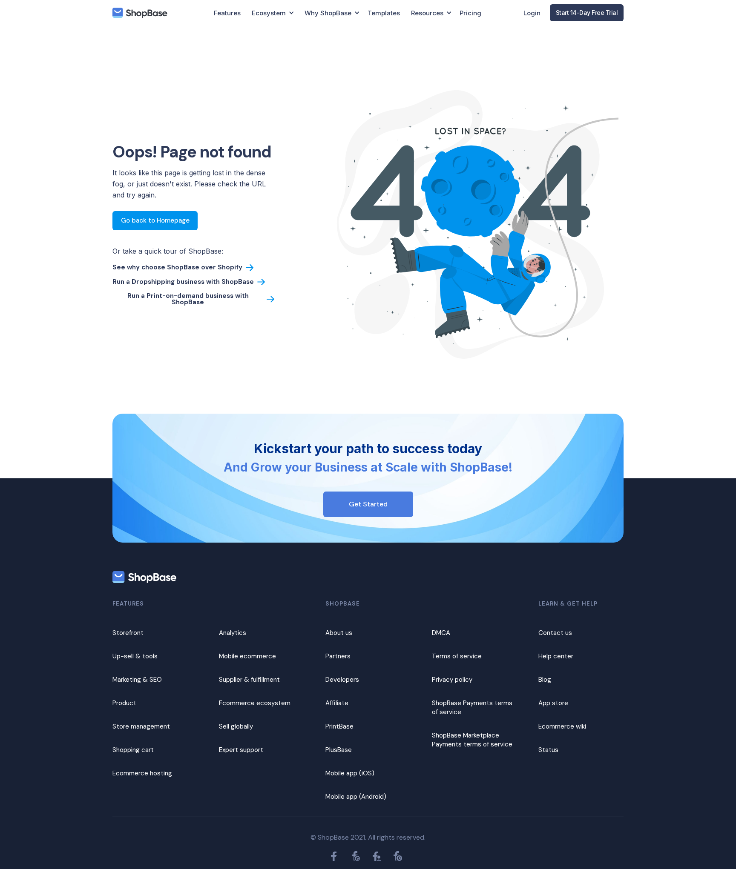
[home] (139, 13)
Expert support (241, 750)
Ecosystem (269, 13)
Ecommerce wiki (562, 726)
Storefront (128, 633)
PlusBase (338, 750)
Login (531, 13)
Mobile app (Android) (355, 796)
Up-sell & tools (135, 656)
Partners (338, 656)
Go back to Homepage (155, 220)
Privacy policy (452, 679)
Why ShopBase (328, 13)
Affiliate (336, 703)
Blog (544, 679)
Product (124, 703)
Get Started (368, 504)
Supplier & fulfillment (249, 679)
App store (553, 703)
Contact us (555, 633)
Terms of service (457, 656)
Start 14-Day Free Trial (587, 12)
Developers (342, 679)
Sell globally (236, 726)
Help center (555, 656)
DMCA (441, 633)
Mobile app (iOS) (349, 773)
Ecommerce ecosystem (254, 703)
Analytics (232, 633)
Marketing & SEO (137, 679)
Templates (384, 13)
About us (338, 633)
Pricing (470, 13)
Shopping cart (133, 750)
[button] (273, 13)
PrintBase (339, 726)
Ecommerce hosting (142, 773)
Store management (141, 726)
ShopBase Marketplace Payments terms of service (472, 740)
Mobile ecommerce (247, 656)
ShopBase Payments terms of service (472, 707)
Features (227, 13)
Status (548, 750)
